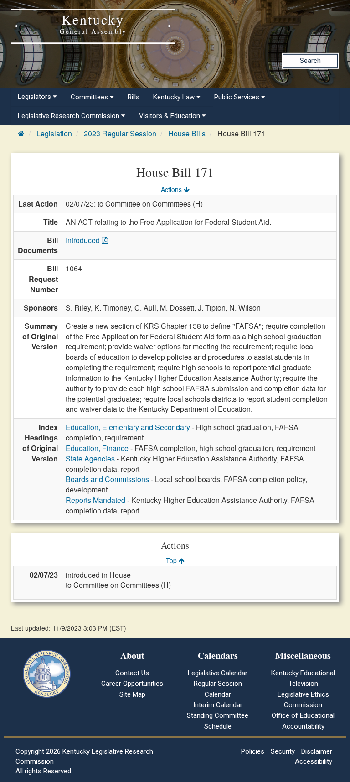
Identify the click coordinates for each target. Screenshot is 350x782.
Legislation (54, 133)
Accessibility (313, 761)
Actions (172, 189)
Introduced (84, 240)
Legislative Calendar (217, 673)
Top (172, 560)
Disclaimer (316, 751)
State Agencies (90, 458)
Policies (252, 751)
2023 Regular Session (120, 133)
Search (310, 61)
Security (283, 751)
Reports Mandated (95, 500)
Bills (133, 97)
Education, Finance (97, 448)
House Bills (187, 133)
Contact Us (132, 673)
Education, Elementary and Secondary (128, 427)
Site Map (132, 694)
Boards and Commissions (107, 479)
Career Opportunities (132, 683)
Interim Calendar (217, 705)
